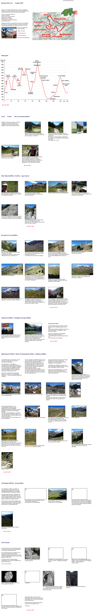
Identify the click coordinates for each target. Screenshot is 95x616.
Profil (14, 370)
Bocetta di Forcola (5, 16)
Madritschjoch (4, 18)
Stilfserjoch (4, 17)
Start (24, 30)
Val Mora (3, 15)
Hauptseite (23, 35)
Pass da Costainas (5, 14)
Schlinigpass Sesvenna (7, 19)
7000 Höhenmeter (19, 23)
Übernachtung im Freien (21, 25)
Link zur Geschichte (6, 563)
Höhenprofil (23, 33)
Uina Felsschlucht (5, 21)
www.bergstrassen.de (68, 0)
